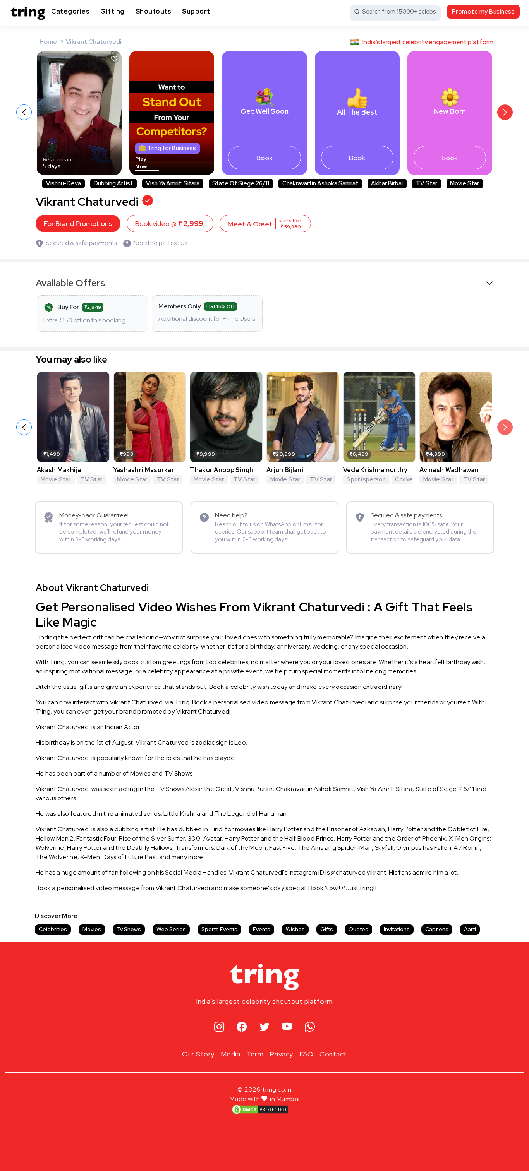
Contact (333, 1053)
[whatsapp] (310, 1027)
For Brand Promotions (78, 223)
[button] (505, 112)
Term (254, 1053)
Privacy (281, 1053)
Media (230, 1053)
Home (48, 42)
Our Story (198, 1053)
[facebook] (241, 1027)
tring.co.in (277, 1089)
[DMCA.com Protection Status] (260, 1109)
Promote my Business (483, 11)
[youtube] (287, 1027)
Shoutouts (154, 11)
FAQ (306, 1053)
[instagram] (219, 1027)
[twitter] (264, 1027)
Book (264, 157)
